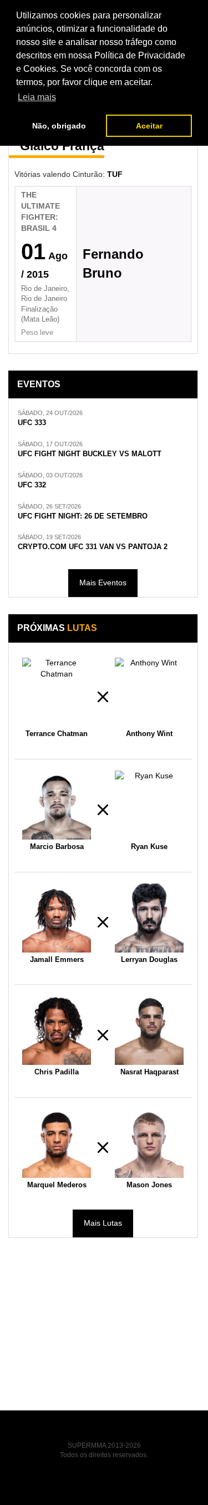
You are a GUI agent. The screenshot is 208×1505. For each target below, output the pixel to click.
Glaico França (62, 146)
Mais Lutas (103, 1222)
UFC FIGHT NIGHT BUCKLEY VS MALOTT (89, 454)
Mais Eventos (102, 582)
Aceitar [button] (149, 125)
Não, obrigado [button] (59, 125)
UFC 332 (32, 485)
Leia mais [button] (37, 97)
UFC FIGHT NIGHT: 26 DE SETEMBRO (83, 516)
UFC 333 (32, 423)
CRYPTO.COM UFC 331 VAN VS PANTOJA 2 (93, 547)
